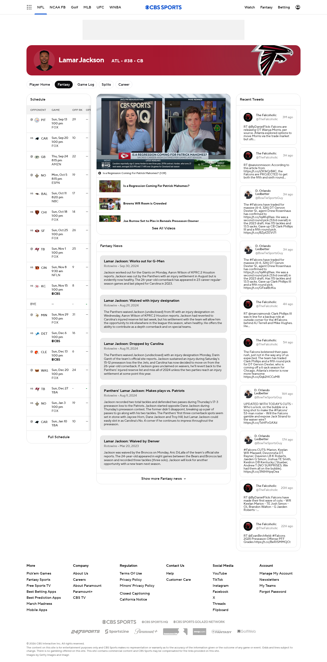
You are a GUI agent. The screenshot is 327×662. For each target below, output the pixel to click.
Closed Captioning (135, 593)
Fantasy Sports (38, 579)
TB (43, 249)
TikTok (218, 579)
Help (170, 573)
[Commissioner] (175, 630)
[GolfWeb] (246, 631)
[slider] (163, 156)
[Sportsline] (117, 631)
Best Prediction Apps (43, 597)
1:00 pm (59, 122)
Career (123, 84)
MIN (44, 315)
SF (43, 231)
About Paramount (87, 585)
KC (43, 286)
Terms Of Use (131, 573)
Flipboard (220, 610)
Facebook (220, 591)
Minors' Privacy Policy (137, 585)
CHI (44, 213)
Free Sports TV (38, 585)
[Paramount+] (146, 630)
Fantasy (64, 84)
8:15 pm (60, 158)
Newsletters (269, 579)
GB (43, 157)
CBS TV (79, 597)
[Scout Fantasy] (222, 631)
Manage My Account (276, 573)
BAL (44, 194)
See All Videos (163, 228)
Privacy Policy (131, 579)
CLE (44, 352)
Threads (219, 603)
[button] (29, 7)
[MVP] (199, 630)
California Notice (133, 599)
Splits (106, 84)
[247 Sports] (85, 630)
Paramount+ (83, 591)
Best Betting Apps (41, 591)
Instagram (221, 585)
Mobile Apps (36, 610)
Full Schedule (59, 437)
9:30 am (59, 269)
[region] (163, 131)
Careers (79, 579)
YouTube (220, 573)
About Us (80, 573)
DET (44, 334)
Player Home (39, 84)
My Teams (267, 585)
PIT (43, 120)
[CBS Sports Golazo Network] (199, 621)
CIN (44, 268)
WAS (44, 371)
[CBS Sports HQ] (155, 621)
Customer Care (178, 579)
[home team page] (37, 120)
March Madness (39, 603)
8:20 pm (59, 195)
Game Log (85, 84)
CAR (44, 139)
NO (43, 176)
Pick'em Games (38, 573)
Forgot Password (272, 591)
